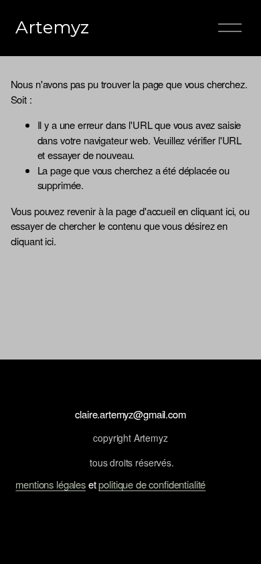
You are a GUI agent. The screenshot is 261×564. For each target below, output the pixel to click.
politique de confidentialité (151, 484)
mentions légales (50, 484)
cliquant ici (212, 211)
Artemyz (52, 27)
